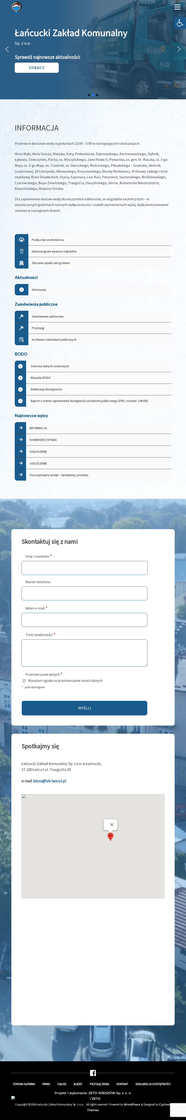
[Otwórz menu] (177, 7)
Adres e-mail (36, 608)
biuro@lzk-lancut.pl (49, 780)
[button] (180, 23)
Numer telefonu (37, 582)
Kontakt (122, 1084)
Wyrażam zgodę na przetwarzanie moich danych (65, 680)
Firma (46, 1084)
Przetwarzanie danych (43, 674)
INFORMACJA (38, 428)
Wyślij (84, 708)
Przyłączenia (99, 1084)
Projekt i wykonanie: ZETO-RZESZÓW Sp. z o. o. (93, 1093)
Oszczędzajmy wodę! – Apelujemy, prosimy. (59, 475)
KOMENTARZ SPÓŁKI (43, 440)
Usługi (61, 1084)
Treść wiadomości (40, 634)
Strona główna (24, 1084)
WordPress (132, 1104)
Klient (78, 1084)
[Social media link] (93, 1074)
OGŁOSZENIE (38, 452)
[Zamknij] (111, 824)
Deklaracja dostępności (153, 1084)
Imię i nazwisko (38, 556)
